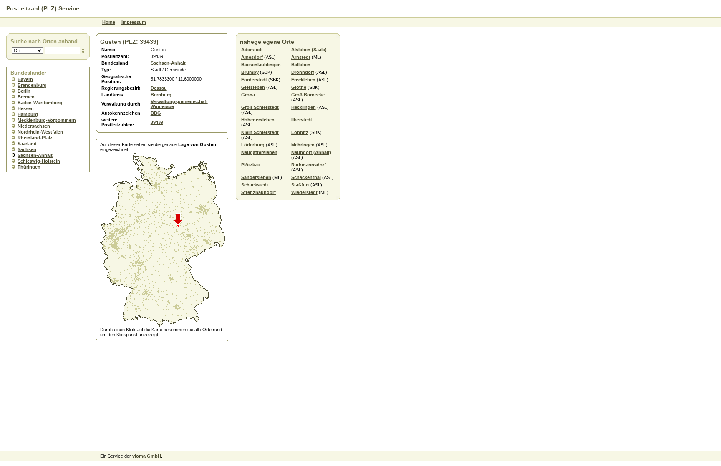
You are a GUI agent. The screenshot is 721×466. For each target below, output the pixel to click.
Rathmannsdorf (308, 164)
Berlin (24, 90)
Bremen (26, 96)
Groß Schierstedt (260, 107)
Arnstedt (300, 57)
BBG (156, 113)
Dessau (159, 88)
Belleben (300, 64)
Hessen (26, 108)
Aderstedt (252, 49)
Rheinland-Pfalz (35, 137)
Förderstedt (254, 79)
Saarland (27, 143)
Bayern (25, 79)
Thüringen (29, 166)
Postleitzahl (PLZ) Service (42, 8)
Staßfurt (300, 184)
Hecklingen (303, 107)
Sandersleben (256, 177)
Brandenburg (32, 85)
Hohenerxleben (258, 119)
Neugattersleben (259, 152)
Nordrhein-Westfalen (40, 131)
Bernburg (161, 94)
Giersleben (253, 87)
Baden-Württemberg (40, 102)
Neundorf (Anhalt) (311, 152)
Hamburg (28, 114)
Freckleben (303, 79)
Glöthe (298, 87)
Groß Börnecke (308, 94)
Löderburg (253, 144)
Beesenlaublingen (261, 64)
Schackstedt (254, 184)
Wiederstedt (304, 192)
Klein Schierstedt (260, 132)
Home (108, 22)
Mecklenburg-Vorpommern (47, 120)
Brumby (250, 72)
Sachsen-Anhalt (35, 155)
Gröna (248, 94)
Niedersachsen (34, 125)
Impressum (133, 22)
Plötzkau (250, 164)
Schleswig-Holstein (39, 161)
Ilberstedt (301, 119)
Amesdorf (252, 57)
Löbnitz (299, 132)
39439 (157, 122)
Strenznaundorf (258, 192)
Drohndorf (302, 72)
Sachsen (27, 149)
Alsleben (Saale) (309, 49)
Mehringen (303, 144)
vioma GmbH (146, 455)
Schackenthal (306, 177)
